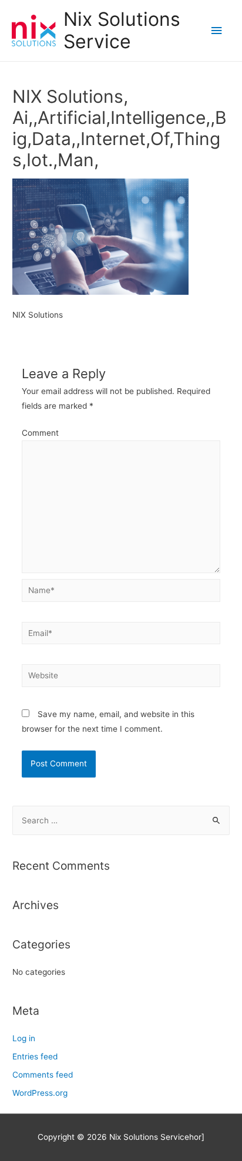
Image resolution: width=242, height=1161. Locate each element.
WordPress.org (40, 1093)
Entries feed (35, 1056)
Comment (40, 433)
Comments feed (42, 1074)
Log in (23, 1038)
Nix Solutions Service (121, 30)
